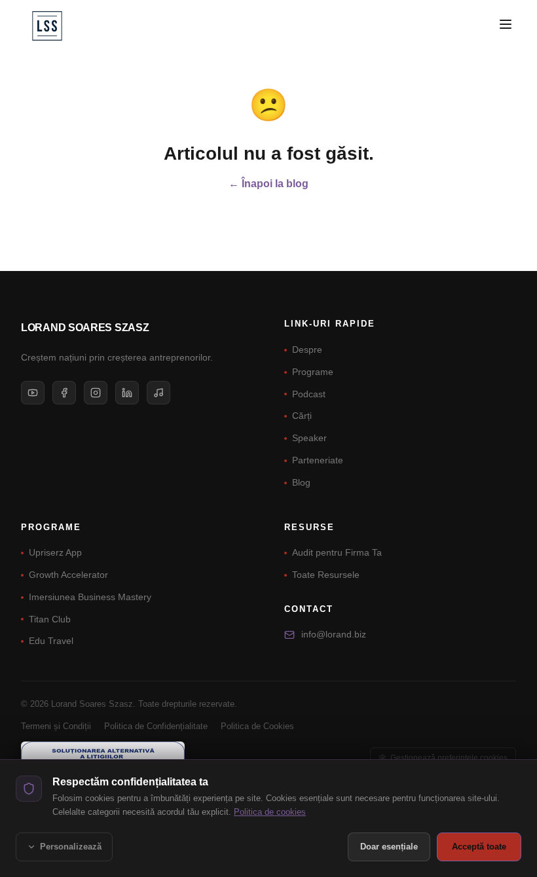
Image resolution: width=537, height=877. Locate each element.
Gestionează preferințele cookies (449, 757)
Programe (312, 372)
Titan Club (50, 619)
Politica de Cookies (257, 726)
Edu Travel (51, 640)
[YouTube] (33, 392)
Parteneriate (317, 460)
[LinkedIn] (127, 392)
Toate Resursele (326, 574)
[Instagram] (95, 392)
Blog (301, 482)
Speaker (309, 438)
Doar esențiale (389, 846)
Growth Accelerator (68, 574)
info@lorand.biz (333, 634)
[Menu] (505, 24)
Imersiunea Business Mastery (90, 597)
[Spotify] (158, 392)
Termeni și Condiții (56, 726)
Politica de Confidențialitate (156, 726)
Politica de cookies (270, 812)
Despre (307, 349)
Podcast (308, 394)
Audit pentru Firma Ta (337, 552)
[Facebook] (64, 392)
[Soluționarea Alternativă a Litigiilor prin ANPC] (103, 758)
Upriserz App (55, 552)
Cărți (302, 415)
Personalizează (71, 846)
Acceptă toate (479, 846)
